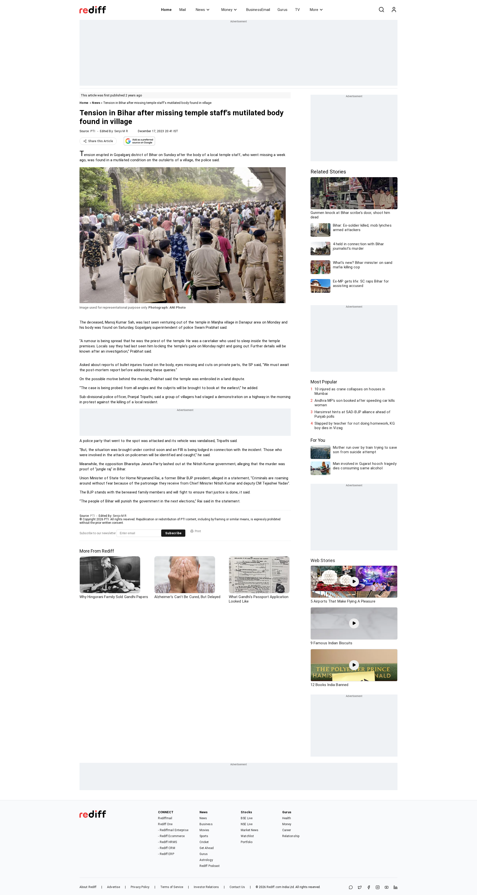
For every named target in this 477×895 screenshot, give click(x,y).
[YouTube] (387, 887)
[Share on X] (360, 887)
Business (206, 824)
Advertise (113, 887)
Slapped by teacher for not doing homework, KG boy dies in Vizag (355, 425)
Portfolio (246, 842)
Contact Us (237, 887)
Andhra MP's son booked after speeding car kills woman (355, 402)
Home (166, 9)
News (200, 9)
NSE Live (246, 824)
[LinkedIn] (396, 887)
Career (286, 830)
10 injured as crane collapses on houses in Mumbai (350, 391)
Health (286, 818)
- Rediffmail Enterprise (173, 830)
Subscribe (173, 533)
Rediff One (165, 824)
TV (297, 9)
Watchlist (247, 836)
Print (198, 531)
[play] (354, 582)
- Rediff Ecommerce (171, 836)
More (314, 9)
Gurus (282, 9)
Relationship (290, 836)
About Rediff (88, 887)
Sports (203, 836)
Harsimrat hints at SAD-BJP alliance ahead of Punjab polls (353, 414)
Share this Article (100, 141)
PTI (92, 131)
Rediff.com (274, 887)
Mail (182, 9)
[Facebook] (369, 887)
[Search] (381, 10)
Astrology (206, 860)
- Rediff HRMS (167, 842)
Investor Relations (206, 887)
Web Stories (323, 560)
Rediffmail (165, 818)
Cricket (204, 842)
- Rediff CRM (166, 848)
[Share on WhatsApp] (351, 887)
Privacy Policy (140, 887)
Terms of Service (171, 887)
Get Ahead (206, 848)
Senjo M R (121, 131)
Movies (204, 830)
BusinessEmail (258, 9)
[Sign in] (394, 10)
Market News (249, 830)
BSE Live (246, 818)
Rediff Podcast (209, 866)
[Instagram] (378, 887)
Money (226, 9)
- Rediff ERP (166, 854)
